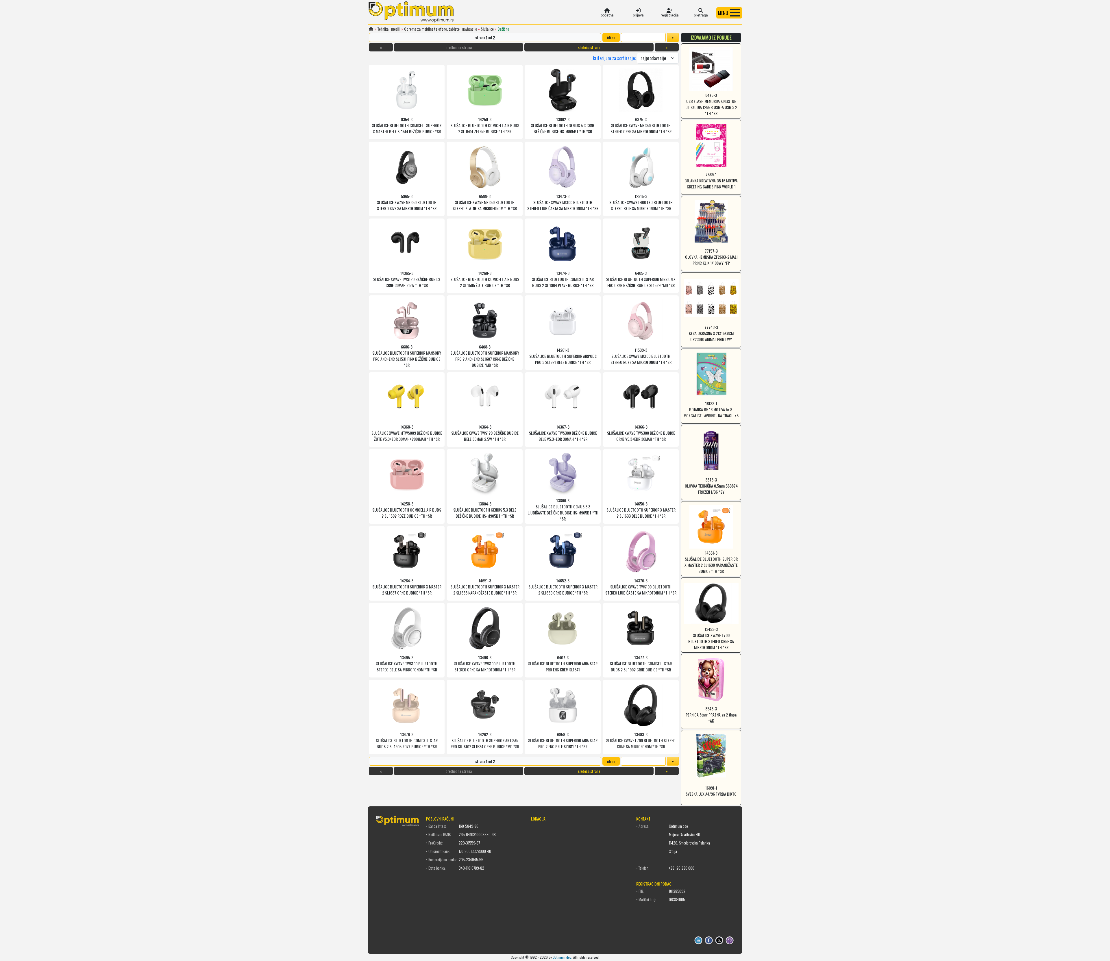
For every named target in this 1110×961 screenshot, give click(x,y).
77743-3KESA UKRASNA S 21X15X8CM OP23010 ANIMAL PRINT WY (711, 333)
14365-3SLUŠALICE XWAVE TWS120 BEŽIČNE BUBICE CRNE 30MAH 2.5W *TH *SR (407, 279)
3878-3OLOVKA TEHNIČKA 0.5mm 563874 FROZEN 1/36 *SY (711, 486)
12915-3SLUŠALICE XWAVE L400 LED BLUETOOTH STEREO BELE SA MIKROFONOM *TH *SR (641, 202)
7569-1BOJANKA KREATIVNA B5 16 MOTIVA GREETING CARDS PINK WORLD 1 (711, 180)
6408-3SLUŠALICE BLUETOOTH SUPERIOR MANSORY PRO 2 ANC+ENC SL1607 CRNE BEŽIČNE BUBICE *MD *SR (484, 356)
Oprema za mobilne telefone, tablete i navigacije (440, 29)
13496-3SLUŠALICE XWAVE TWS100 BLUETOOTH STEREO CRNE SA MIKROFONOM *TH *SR (484, 663)
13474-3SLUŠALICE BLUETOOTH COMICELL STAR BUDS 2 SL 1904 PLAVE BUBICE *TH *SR (563, 279)
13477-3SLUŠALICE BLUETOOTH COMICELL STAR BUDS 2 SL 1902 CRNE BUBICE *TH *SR (641, 663)
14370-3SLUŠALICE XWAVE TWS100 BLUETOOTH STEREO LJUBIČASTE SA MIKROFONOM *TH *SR (640, 586)
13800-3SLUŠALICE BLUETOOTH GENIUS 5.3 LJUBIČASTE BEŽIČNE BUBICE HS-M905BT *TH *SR (563, 509)
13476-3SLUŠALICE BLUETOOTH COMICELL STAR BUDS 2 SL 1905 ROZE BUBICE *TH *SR (407, 740)
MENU (723, 13)
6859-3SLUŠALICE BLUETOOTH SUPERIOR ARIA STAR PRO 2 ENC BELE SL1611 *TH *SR (562, 740)
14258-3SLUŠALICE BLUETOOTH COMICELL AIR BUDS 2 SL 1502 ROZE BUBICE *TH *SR (406, 510)
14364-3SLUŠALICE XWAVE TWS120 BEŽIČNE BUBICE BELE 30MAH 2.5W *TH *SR (485, 433)
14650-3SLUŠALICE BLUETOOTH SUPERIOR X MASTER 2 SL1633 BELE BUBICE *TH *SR (641, 510)
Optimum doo (562, 957)
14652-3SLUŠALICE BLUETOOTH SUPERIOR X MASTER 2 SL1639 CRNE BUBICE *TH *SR (562, 586)
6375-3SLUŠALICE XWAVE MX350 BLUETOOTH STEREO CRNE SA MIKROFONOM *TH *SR (640, 125)
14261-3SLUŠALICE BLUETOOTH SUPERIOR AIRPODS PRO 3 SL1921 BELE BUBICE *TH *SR (563, 356)
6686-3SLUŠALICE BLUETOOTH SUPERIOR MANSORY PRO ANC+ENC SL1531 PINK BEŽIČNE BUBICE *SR (406, 356)
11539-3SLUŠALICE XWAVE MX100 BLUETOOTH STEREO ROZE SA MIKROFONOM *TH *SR (640, 356)
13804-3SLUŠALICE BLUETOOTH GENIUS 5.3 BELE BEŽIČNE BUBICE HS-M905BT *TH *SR (484, 510)
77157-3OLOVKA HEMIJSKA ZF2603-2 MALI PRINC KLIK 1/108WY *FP (711, 257)
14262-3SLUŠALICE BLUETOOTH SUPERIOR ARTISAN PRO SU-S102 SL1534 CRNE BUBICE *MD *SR (485, 740)
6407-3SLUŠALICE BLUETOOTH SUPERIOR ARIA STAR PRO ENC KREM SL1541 (562, 663)
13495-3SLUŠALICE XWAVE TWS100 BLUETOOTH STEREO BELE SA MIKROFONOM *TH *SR (406, 663)
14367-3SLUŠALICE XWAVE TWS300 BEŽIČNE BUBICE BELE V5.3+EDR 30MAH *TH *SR (563, 433)
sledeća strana (589, 47)
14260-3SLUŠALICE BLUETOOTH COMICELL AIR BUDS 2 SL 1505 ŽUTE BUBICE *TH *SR (484, 279)
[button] (729, 12)
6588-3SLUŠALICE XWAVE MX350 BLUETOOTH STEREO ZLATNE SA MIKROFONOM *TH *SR (485, 202)
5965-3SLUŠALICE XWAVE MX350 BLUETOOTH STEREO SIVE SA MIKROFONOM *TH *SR (406, 202)
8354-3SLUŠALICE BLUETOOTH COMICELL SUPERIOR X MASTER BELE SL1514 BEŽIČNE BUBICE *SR (406, 125)
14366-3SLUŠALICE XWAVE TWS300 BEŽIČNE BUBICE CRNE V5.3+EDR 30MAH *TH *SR (641, 433)
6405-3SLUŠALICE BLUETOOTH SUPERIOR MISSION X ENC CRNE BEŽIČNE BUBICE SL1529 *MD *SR (641, 279)
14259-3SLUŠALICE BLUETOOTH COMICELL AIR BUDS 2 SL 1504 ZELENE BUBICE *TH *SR (484, 125)
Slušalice (487, 29)
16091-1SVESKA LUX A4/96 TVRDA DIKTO (711, 791)
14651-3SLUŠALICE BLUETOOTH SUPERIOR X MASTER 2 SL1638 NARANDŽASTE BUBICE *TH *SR (484, 586)
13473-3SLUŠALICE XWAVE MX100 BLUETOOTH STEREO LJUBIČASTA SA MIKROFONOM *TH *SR (562, 202)
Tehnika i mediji (388, 29)
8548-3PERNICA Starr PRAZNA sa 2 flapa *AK (711, 715)
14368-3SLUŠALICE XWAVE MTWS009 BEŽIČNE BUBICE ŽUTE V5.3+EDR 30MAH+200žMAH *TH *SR (406, 433)
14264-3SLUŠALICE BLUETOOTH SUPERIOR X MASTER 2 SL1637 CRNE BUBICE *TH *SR (406, 586)
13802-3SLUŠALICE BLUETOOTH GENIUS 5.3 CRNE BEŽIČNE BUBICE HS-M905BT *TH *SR (563, 125)
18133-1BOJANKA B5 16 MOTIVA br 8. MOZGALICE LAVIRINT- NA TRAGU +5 (711, 409)
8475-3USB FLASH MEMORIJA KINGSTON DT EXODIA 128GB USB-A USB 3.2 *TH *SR (711, 104)
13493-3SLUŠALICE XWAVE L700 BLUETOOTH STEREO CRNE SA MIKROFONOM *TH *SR (641, 740)
